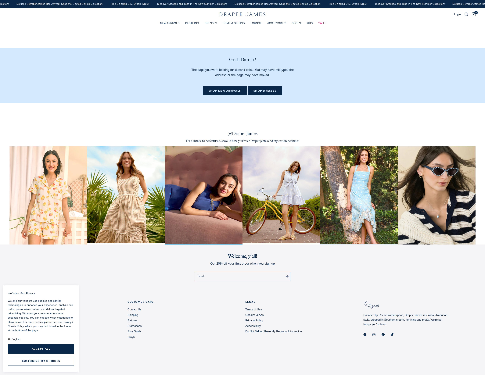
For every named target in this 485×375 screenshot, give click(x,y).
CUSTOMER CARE (141, 302)
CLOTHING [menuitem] (192, 23)
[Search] (466, 14)
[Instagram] (376, 334)
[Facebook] (367, 334)
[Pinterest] (386, 334)
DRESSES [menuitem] (211, 23)
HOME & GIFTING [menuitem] (234, 23)
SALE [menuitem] (321, 23)
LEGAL (250, 302)
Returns (132, 320)
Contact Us (135, 309)
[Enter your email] (287, 276)
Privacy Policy (254, 320)
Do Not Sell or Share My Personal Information (273, 331)
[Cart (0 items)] (473, 14)
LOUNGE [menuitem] (256, 23)
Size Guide (134, 331)
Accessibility (253, 325)
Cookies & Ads (254, 314)
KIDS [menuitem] (310, 23)
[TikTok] (395, 334)
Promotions (135, 325)
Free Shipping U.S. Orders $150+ (119, 4)
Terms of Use (253, 309)
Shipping (133, 314)
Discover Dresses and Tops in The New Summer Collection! (181, 4)
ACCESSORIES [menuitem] (276, 23)
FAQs (131, 336)
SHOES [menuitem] (296, 23)
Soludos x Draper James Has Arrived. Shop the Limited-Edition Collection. (49, 4)
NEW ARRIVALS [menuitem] (169, 23)
